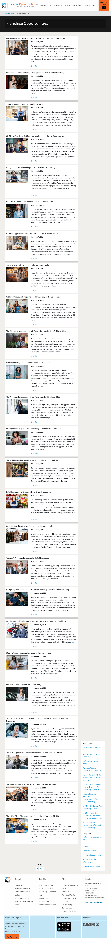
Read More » (35, 66)
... (34, 61)
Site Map (18, 905)
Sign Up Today (12, 937)
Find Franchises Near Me (24, 901)
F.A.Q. (40, 895)
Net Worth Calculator (46, 888)
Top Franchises (77, 5)
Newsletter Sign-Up (45, 885)
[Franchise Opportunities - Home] (20, 5)
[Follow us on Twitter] (89, 925)
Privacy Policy (67, 905)
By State (67, 5)
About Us (65, 892)
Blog (93, 5)
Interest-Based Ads (69, 911)
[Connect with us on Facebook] (85, 925)
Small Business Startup (47, 905)
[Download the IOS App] (68, 924)
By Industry (43, 5)
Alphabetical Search (22, 898)
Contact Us (66, 901)
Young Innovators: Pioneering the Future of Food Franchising (92, 825)
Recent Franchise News (91, 866)
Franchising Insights (69, 898)
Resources (87, 5)
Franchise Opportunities (92, 855)
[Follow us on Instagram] (93, 925)
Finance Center (44, 898)
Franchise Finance (89, 851)
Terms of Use (67, 908)
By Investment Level (56, 5)
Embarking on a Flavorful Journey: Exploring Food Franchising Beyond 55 (92, 787)
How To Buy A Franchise (47, 892)
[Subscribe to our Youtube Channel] (97, 925)
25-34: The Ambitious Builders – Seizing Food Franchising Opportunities (92, 815)
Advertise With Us (68, 895)
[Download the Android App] (68, 929)
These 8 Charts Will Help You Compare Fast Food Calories (92, 777)
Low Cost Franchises (22, 892)
